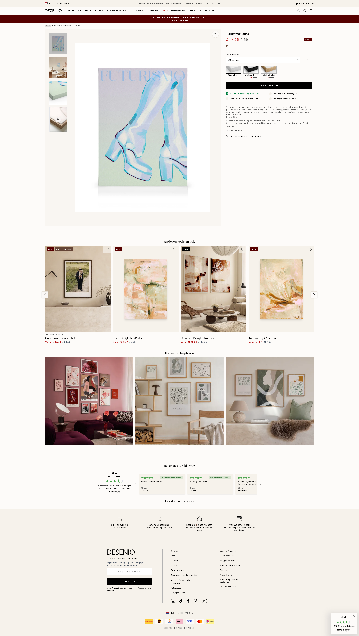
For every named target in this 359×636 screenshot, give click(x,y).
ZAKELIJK (209, 10)
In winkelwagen (269, 85)
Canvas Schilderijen (118, 10)
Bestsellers (74, 10)
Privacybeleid (226, 575)
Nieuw (88, 10)
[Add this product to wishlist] (215, 34)
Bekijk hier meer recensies (179, 501)
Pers (173, 556)
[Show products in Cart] (311, 10)
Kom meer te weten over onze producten (245, 136)
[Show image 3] (58, 93)
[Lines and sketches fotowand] (179, 401)
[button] (307, 59)
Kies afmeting (232, 54)
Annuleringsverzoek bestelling (229, 580)
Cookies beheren (228, 587)
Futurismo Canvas (71, 26)
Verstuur (129, 581)
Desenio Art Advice (229, 551)
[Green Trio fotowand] (270, 401)
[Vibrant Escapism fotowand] (89, 401)
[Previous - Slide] (223, 72)
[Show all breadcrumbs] (48, 26)
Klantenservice (227, 556)
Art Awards (176, 588)
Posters (99, 10)
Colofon (175, 560)
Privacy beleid (117, 588)
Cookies (223, 570)
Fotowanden (178, 10)
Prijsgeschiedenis (234, 130)
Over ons (175, 551)
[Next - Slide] (314, 72)
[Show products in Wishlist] (305, 10)
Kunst (57, 26)
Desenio (188, 628)
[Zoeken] (299, 11)
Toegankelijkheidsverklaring (184, 575)
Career (174, 565)
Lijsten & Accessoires (146, 10)
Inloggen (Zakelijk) (179, 593)
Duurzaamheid (178, 570)
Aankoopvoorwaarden (230, 565)
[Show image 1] (58, 43)
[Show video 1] (58, 119)
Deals (165, 10)
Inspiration (195, 10)
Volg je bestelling (228, 560)
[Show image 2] (58, 67)
